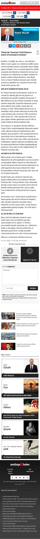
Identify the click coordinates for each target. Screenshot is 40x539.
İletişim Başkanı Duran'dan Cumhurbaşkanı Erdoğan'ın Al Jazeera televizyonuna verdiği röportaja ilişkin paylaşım (19, 531)
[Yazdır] (25, 45)
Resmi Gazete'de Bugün (9, 509)
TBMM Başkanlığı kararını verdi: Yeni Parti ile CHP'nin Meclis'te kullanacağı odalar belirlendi (18, 519)
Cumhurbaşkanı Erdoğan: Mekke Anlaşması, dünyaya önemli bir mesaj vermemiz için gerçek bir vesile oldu (18, 526)
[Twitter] (14, 45)
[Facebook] (10, 45)
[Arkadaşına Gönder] (21, 45)
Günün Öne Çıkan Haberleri (9, 490)
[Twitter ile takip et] (16, 478)
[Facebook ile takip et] (12, 478)
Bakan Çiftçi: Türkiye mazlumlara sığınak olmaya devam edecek (19, 504)
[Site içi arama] (37, 2)
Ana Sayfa (10, 469)
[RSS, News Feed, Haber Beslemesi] (20, 478)
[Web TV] (27, 2)
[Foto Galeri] (31, 2)
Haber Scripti (18, 484)
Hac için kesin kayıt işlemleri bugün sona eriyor (15, 521)
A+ (38, 51)
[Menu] (21, 2)
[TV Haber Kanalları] (24, 2)
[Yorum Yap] (29, 45)
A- (38, 54)
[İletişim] (34, 2)
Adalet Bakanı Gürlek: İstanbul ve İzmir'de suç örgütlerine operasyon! (17, 507)
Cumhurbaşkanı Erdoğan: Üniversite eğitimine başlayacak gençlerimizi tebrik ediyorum (17, 516)
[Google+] (17, 45)
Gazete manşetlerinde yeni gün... (11, 496)
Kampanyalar (30, 471)
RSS (30, 469)
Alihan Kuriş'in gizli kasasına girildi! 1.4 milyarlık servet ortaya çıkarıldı (18, 529)
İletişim (10, 473)
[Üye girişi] (24, 478)
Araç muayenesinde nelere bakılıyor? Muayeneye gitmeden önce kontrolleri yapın (18, 502)
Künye (10, 471)
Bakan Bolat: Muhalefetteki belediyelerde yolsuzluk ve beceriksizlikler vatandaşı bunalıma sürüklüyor (16, 514)
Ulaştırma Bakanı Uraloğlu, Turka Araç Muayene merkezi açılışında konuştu (19, 499)
